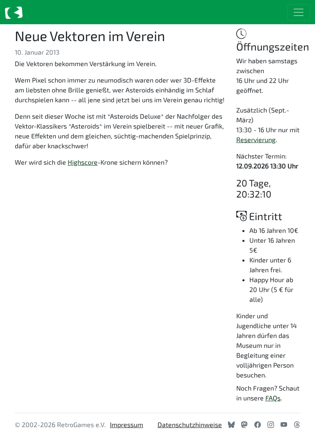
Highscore (83, 162)
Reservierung (256, 139)
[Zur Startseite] (14, 12)
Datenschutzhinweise (190, 424)
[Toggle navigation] (298, 12)
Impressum (126, 424)
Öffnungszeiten (272, 46)
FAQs (273, 398)
